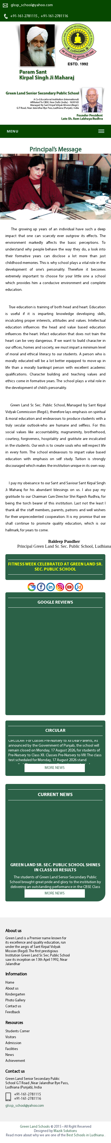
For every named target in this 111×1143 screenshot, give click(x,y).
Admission (13, 1043)
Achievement (15, 1061)
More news (55, 768)
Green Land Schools (35, 1126)
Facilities (11, 1049)
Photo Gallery (15, 1000)
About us (12, 988)
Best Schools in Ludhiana (86, 1135)
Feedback (12, 1012)
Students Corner (17, 1031)
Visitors (10, 1037)
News (9, 1055)
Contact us (13, 1006)
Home (9, 982)
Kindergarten (15, 994)
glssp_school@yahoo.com (24, 1106)
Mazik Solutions (65, 1131)
